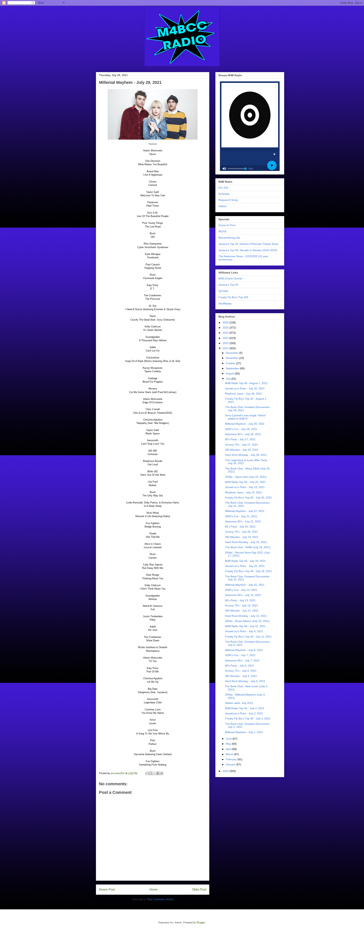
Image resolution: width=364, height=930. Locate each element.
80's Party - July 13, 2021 (240, 600)
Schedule (224, 193)
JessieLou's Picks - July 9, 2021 (244, 631)
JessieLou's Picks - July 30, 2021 (245, 388)
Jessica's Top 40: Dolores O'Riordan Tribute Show (248, 243)
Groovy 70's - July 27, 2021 (241, 444)
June (229, 738)
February (232, 759)
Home (153, 889)
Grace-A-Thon (227, 225)
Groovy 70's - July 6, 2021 (241, 670)
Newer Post (107, 889)
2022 (226, 343)
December (232, 352)
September (233, 368)
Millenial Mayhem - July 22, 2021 (244, 511)
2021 (226, 348)
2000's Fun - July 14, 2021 (241, 589)
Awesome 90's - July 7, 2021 (242, 660)
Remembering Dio (229, 237)
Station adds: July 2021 (239, 702)
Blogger (201, 922)
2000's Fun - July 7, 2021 (240, 655)
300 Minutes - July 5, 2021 (241, 676)
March (230, 754)
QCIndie (223, 290)
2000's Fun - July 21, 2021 (241, 516)
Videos (222, 206)
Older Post (199, 889)
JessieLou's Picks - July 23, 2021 (245, 487)
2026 (226, 322)
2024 (226, 332)
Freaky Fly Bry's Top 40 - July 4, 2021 (247, 718)
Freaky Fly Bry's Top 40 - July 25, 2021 (248, 497)
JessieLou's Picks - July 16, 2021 (245, 566)
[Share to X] (154, 773)
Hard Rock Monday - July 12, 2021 (246, 615)
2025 (226, 327)
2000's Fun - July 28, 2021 (241, 429)
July (228, 378)
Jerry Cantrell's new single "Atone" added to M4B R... (245, 417)
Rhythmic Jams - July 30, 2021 (243, 393)
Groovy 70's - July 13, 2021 (241, 605)
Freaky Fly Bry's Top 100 (233, 297)
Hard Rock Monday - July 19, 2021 (246, 542)
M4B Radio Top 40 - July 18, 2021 (245, 560)
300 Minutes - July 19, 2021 (241, 537)
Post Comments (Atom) (160, 899)
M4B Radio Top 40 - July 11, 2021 (245, 626)
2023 (226, 338)
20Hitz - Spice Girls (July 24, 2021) (246, 476)
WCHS (222, 231)
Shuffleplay (225, 303)
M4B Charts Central (230, 278)
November (232, 357)
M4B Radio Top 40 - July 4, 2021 (244, 708)
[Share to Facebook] (158, 773)
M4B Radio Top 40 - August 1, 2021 (246, 383)
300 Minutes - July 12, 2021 (241, 610)
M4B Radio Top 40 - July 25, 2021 (245, 481)
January (231, 764)
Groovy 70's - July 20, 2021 (241, 531)
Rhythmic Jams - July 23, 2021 (243, 492)
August (230, 373)
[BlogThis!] (151, 773)
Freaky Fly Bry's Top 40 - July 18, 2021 (248, 571)
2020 (226, 771)
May (229, 743)
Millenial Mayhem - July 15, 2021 (244, 584)
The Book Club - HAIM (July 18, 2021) (248, 547)
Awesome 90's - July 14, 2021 (243, 595)
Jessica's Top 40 (228, 284)
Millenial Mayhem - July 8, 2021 (244, 650)
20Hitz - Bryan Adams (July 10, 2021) (247, 621)
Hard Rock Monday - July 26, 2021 (246, 454)
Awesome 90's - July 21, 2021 (243, 521)
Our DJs (223, 187)
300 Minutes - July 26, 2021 (241, 449)
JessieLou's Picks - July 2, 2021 (244, 713)
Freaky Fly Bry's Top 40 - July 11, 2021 (248, 636)
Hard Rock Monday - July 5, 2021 (245, 681)
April (229, 749)
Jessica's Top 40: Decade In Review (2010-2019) (247, 250)
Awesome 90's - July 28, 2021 (243, 434)
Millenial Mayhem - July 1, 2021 (244, 732)
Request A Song (228, 199)
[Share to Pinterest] (161, 773)
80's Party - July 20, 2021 (240, 526)
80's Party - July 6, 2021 (239, 665)
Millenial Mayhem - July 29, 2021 (244, 423)
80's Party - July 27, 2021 (240, 439)
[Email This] (147, 773)
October (231, 363)
